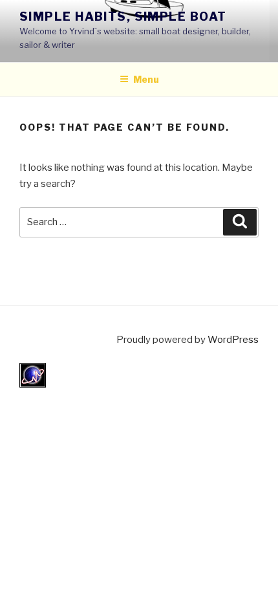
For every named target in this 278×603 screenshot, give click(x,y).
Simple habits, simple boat (122, 16)
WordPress (233, 339)
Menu (146, 79)
